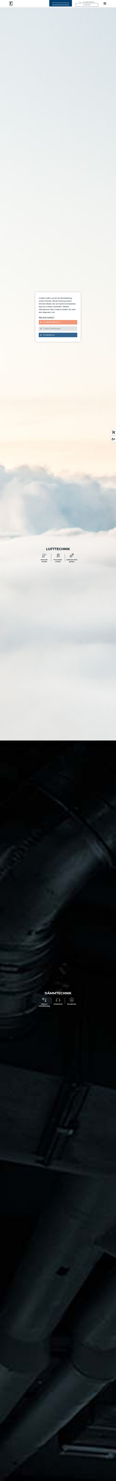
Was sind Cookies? (46, 317)
